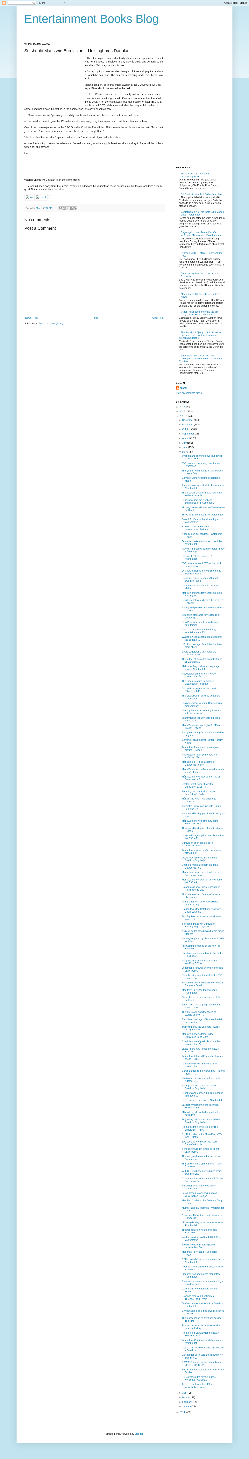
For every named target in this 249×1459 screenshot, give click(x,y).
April (185, 1392)
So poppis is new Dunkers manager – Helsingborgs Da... (202, 888)
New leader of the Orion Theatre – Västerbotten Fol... (200, 675)
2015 (183, 416)
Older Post (157, 318)
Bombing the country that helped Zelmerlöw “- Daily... (199, 793)
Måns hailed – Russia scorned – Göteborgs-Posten (199, 763)
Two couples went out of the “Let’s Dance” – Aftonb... (199, 1143)
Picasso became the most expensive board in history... (201, 1327)
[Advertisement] (53, 80)
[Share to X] (68, 208)
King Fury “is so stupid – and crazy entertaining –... (200, 623)
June (185, 447)
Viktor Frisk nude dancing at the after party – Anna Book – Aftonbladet (200, 313)
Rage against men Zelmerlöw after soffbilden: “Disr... (200, 756)
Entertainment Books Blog (91, 18)
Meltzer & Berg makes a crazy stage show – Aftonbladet (201, 667)
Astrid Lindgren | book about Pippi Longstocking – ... (200, 903)
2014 (183, 1412)
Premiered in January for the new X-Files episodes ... (201, 1334)
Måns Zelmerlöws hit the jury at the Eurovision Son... (200, 822)
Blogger (139, 1434)
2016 (183, 411)
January (186, 1406)
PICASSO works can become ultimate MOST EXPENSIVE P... (202, 1363)
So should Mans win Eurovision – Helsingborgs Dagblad (199, 925)
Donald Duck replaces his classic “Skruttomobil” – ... (199, 690)
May (184, 452)
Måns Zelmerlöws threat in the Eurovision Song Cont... (198, 1035)
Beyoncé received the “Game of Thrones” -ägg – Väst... (198, 1297)
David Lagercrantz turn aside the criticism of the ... (199, 653)
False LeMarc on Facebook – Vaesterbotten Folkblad (197, 528)
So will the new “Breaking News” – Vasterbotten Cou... (200, 1246)
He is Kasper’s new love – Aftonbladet (202, 1100)
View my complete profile (189, 393)
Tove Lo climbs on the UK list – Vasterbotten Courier (198, 1385)
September (188, 433)
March (185, 1397)
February (187, 1402)
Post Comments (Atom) (51, 323)
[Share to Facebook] (72, 208)
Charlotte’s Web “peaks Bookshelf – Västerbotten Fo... (201, 1043)
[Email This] (60, 208)
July (184, 442)
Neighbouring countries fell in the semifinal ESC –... (199, 962)
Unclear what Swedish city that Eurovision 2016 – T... (198, 785)
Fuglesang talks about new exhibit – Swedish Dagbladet (201, 1121)
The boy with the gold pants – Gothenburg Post (196, 175)
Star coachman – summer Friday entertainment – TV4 (199, 631)
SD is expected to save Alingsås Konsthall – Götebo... (199, 1378)
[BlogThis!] (64, 208)
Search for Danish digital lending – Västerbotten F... (200, 520)
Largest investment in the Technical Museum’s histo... (200, 1106)
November (188, 424)
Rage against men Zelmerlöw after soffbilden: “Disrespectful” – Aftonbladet (201, 234)
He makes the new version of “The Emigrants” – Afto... (200, 1128)
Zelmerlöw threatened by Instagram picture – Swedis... (200, 748)
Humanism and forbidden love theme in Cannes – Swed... (203, 984)
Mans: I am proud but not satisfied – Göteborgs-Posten (200, 873)
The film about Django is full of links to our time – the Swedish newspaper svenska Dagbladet (200, 335)
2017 (183, 407)
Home (95, 318)
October (186, 429)
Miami (183, 388)
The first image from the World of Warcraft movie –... (199, 1013)
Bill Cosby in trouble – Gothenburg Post (202, 194)
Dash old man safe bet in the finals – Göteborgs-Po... (201, 866)
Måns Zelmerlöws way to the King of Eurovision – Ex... (201, 778)
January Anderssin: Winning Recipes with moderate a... (201, 712)
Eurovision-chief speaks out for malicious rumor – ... (198, 844)
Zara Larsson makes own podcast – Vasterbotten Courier (200, 1194)
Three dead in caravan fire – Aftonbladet (203, 514)
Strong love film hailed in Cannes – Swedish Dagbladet (200, 1087)
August (186, 438)
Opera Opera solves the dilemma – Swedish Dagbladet (200, 859)
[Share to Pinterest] (75, 208)
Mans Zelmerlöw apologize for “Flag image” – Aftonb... (201, 726)
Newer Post (31, 318)
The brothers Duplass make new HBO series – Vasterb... (202, 494)
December (188, 420)
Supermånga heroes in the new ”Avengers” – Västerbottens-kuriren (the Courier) (201, 358)
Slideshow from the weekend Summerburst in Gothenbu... (198, 501)
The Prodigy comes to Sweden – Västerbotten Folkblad (199, 682)
